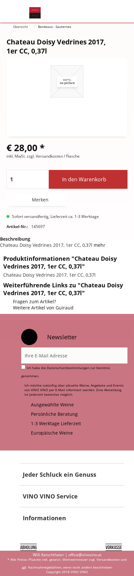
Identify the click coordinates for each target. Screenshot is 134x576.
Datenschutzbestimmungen (68, 368)
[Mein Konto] (100, 11)
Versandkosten (108, 559)
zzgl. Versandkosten (45, 156)
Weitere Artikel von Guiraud (43, 308)
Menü (16, 11)
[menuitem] (16, 11)
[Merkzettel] (84, 11)
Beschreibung (15, 239)
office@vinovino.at (84, 555)
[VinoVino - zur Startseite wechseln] (35, 12)
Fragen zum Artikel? (34, 301)
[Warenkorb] (116, 11)
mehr (99, 245)
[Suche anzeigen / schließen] (67, 11)
